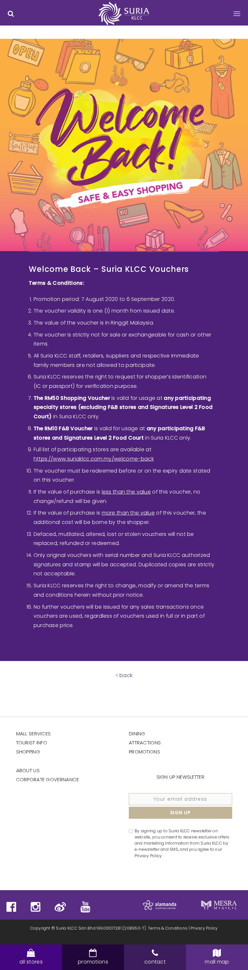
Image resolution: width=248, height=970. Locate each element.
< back (124, 675)
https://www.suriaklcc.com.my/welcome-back (94, 459)
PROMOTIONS (144, 751)
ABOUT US (28, 770)
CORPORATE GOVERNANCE (47, 779)
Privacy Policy (204, 928)
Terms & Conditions (167, 928)
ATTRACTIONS (145, 742)
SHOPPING (28, 751)
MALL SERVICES (33, 733)
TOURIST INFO (31, 742)
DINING (137, 733)
